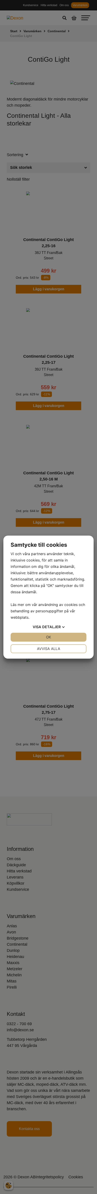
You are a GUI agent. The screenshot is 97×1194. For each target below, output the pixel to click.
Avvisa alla (48, 648)
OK (48, 637)
